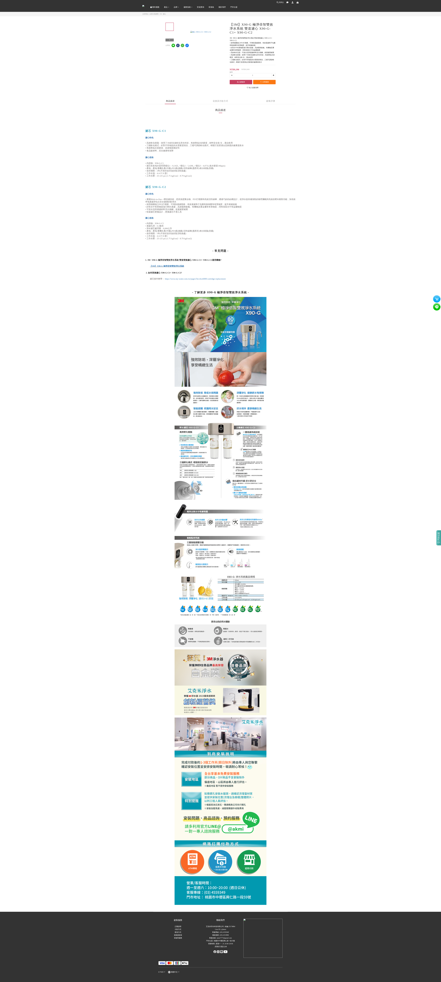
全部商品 (145, 14)
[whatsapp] (182, 45)
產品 (166, 7)
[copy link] (187, 45)
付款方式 (178, 929)
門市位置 (233, 7)
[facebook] (178, 45)
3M (161, 14)
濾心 (164, 14)
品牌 (175, 7)
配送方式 (178, 932)
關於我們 (222, 7)
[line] (173, 45)
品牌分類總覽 (154, 14)
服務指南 (187, 7)
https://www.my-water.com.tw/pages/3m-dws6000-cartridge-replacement (195, 279)
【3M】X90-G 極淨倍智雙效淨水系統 (167, 266)
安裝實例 (200, 7)
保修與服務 (178, 938)
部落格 (211, 7)
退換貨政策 (178, 935)
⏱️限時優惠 (154, 7)
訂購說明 (178, 926)
